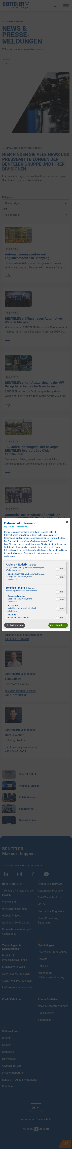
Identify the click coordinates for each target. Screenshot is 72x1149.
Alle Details (12, 579)
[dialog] (36, 574)
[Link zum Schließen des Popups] (67, 523)
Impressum (9, 527)
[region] (36, 590)
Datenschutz (21, 527)
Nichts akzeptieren (14, 625)
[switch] (60, 568)
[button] (57, 568)
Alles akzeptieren (58, 625)
